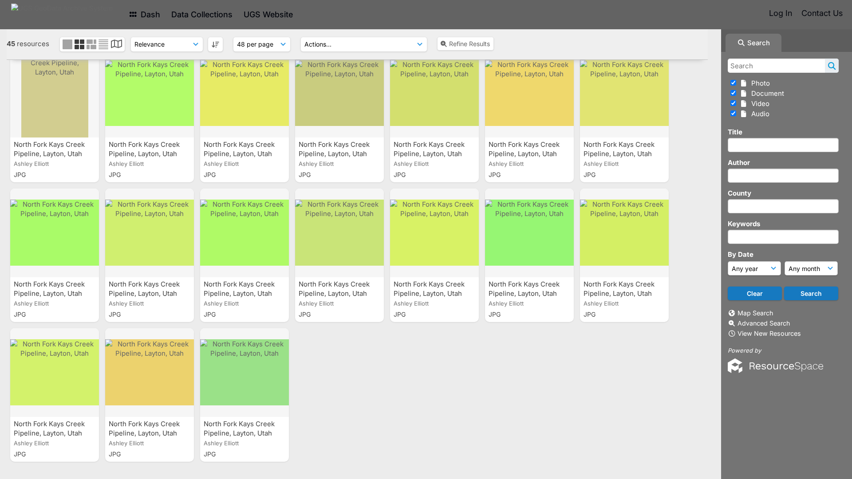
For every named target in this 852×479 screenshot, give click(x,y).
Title (735, 132)
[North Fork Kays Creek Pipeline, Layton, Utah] (54, 93)
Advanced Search (764, 323)
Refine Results (469, 43)
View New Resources (769, 333)
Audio (758, 114)
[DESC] (215, 44)
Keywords (744, 224)
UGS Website (268, 14)
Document (766, 93)
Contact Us (822, 13)
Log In (780, 13)
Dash (149, 14)
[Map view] (116, 45)
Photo (759, 83)
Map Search (755, 313)
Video (758, 103)
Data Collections (202, 14)
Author (739, 162)
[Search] (832, 66)
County (739, 193)
